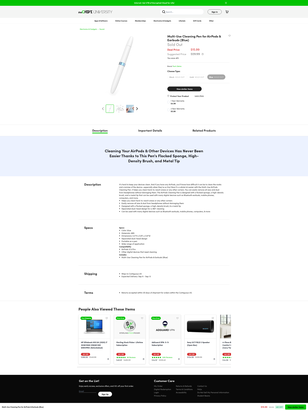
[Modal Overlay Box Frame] (154, 205)
